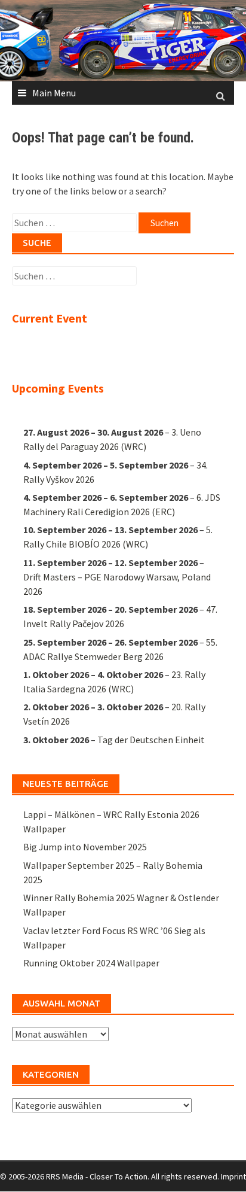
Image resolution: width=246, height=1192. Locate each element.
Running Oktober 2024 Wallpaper (91, 963)
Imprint (233, 1176)
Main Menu (54, 93)
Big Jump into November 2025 (85, 847)
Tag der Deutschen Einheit (151, 740)
